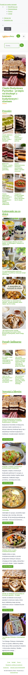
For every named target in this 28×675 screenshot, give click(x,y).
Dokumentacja (12, 9)
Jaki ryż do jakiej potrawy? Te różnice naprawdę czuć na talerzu (7, 379)
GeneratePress (14, 672)
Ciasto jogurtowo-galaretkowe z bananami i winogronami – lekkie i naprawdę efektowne (7, 199)
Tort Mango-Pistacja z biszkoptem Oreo (13, 637)
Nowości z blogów (12, 391)
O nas (8, 662)
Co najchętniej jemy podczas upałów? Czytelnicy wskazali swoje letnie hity (14, 273)
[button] (18, 36)
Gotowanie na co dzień (11, 212)
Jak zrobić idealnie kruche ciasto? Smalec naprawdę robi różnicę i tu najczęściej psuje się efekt (20, 361)
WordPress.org (12, 7)
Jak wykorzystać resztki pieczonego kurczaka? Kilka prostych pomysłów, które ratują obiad (13, 333)
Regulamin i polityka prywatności (14, 665)
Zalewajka (5, 510)
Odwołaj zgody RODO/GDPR (17, 667)
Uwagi (10, 13)
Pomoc (10, 11)
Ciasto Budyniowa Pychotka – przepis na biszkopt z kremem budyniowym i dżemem (13, 95)
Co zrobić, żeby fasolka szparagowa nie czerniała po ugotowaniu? (7, 360)
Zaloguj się (7, 18)
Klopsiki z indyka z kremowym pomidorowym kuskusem (12, 467)
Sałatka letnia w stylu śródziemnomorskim (9, 550)
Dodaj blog (6, 667)
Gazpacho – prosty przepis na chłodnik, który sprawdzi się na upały (19, 197)
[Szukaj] (22, 45)
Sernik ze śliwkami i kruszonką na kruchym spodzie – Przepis (13, 594)
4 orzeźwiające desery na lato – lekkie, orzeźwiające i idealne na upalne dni (13, 243)
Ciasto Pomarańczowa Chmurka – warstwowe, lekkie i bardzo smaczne (20, 167)
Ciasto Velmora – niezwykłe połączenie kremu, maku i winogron (7, 138)
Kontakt (14, 662)
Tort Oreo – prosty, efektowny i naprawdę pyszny (18, 138)
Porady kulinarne (11, 341)
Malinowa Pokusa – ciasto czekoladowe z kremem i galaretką (7, 166)
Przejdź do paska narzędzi (8, 4)
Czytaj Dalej (7, 439)
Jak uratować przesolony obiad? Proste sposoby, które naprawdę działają (20, 379)
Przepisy (7, 110)
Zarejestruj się (8, 20)
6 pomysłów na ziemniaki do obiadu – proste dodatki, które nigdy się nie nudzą (12, 302)
